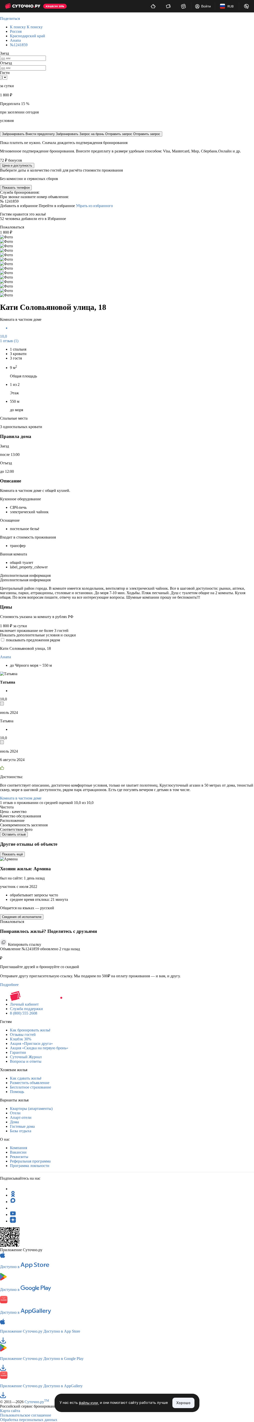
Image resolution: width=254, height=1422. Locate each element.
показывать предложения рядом (33, 640)
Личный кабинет (24, 1004)
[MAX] (13, 1202)
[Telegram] (13, 1189)
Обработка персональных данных (28, 1420)
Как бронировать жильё (30, 1030)
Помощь (17, 1092)
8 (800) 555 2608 (23, 1013)
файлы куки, (89, 1403)
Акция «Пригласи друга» (31, 1043)
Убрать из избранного (94, 206)
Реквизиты (19, 1157)
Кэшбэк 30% (20, 1039)
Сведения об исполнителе (21, 917)
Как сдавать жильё (25, 1078)
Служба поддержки (26, 1009)
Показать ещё (12, 854)
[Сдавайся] (153, 6)
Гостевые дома (22, 1126)
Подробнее (9, 985)
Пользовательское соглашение (25, 1415)
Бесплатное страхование (30, 1087)
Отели (15, 1113)
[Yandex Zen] (13, 1221)
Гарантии (18, 1052)
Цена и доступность (17, 165)
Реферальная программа (30, 1161)
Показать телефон (16, 187)
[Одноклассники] (13, 1195)
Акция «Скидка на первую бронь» (39, 1048)
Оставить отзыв (14, 834)
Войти (206, 6)
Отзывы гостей (23, 1034)
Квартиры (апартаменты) (31, 1108)
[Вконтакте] (13, 1208)
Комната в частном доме (20, 798)
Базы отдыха (20, 1131)
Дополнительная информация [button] (25, 575)
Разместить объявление (29, 1083)
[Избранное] (183, 6)
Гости (5, 73)
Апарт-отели (21, 1117)
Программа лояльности (29, 1166)
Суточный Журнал (26, 1057)
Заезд (4, 53)
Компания (18, 1148)
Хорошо (183, 1403)
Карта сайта (10, 1411)
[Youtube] (13, 1214)
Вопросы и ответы (25, 1061)
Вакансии (18, 1152)
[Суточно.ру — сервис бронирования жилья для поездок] (22, 6)
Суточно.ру (37, 1402)
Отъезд (6, 63)
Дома (14, 1122)
